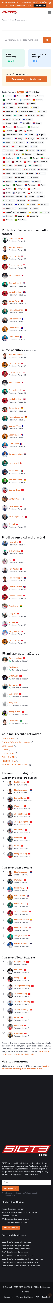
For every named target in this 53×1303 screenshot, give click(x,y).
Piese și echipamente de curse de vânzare (19, 1212)
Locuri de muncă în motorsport (15, 1222)
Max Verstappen (16, 247)
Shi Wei (12, 524)
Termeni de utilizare (24, 1297)
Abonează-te (10, 1188)
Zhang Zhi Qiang (21, 822)
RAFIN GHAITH (8, 757)
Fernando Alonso (16, 310)
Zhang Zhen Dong (22, 1001)
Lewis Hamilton (15, 292)
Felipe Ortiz (13, 721)
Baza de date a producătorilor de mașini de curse (22, 1259)
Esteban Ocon (15, 319)
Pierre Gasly (14, 337)
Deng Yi (12, 613)
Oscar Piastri (14, 328)
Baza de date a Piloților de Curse (15, 1245)
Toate (20, 92)
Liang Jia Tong (20, 853)
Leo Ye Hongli (20, 798)
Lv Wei (16, 846)
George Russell (15, 283)
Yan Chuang (14, 506)
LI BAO (5, 749)
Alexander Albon (16, 454)
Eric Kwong (19, 830)
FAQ (37, 1297)
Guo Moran (13, 694)
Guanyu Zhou (14, 490)
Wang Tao (18, 806)
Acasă (4, 20)
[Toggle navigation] (49, 12)
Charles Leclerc (15, 265)
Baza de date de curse (19, 20)
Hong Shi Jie (19, 962)
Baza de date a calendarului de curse (17, 1255)
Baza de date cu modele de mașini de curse (20, 1262)
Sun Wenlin (13, 685)
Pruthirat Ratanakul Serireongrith (16, 742)
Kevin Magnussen (16, 517)
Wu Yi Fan (18, 838)
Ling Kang (18, 1025)
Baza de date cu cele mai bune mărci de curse (21, 1266)
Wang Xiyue (13, 703)
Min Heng (18, 970)
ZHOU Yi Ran (14, 238)
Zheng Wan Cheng (22, 986)
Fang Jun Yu (14, 631)
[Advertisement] (26, 1108)
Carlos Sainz (14, 301)
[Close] (50, 3)
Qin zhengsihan (15, 658)
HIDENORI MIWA (9, 761)
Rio (10, 560)
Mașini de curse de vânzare (13, 1209)
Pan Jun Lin (14, 569)
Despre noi (8, 1297)
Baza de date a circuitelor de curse (16, 1242)
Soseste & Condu (9, 1216)
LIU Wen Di (13, 676)
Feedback (46, 1297)
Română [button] (25, 1292)
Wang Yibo (13, 542)
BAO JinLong (19, 782)
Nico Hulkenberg (15, 479)
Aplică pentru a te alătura (26, 79)
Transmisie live (40, 5)
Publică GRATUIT (11, 1228)
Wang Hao (18, 1033)
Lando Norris (14, 256)
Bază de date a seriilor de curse (15, 1252)
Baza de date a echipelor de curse (16, 1249)
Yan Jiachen (14, 667)
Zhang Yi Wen (14, 712)
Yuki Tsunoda (14, 275)
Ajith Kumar (14, 606)
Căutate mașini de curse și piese (15, 1219)
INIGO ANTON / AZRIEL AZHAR (15, 765)
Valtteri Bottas (15, 499)
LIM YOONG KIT (8, 753)
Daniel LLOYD (7, 746)
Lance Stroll (14, 463)
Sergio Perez (14, 470)
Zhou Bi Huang (20, 814)
